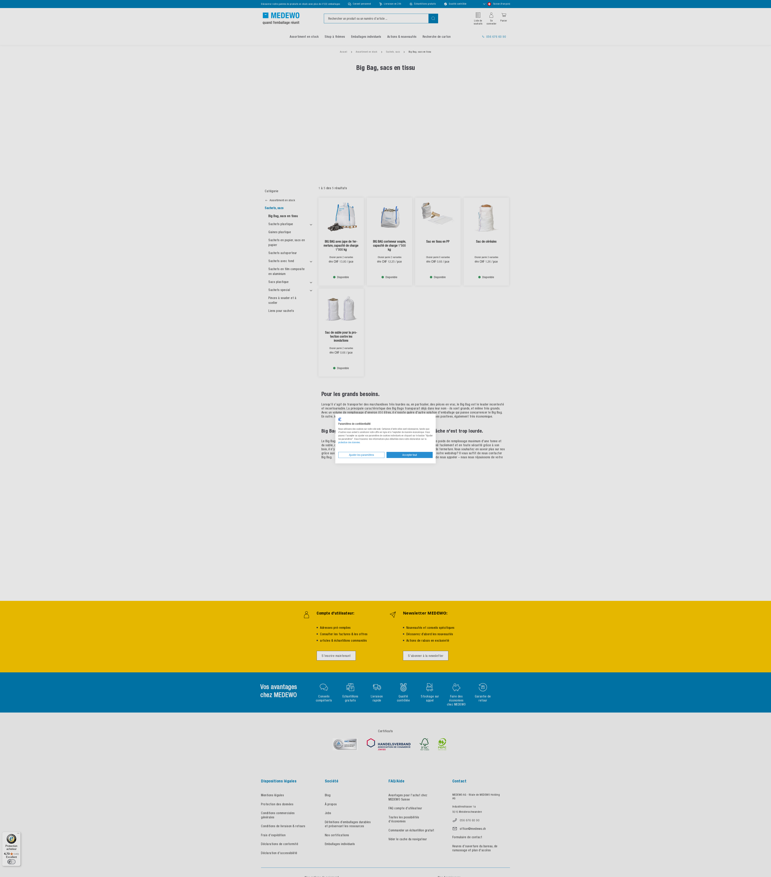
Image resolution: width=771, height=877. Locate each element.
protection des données (349, 442)
